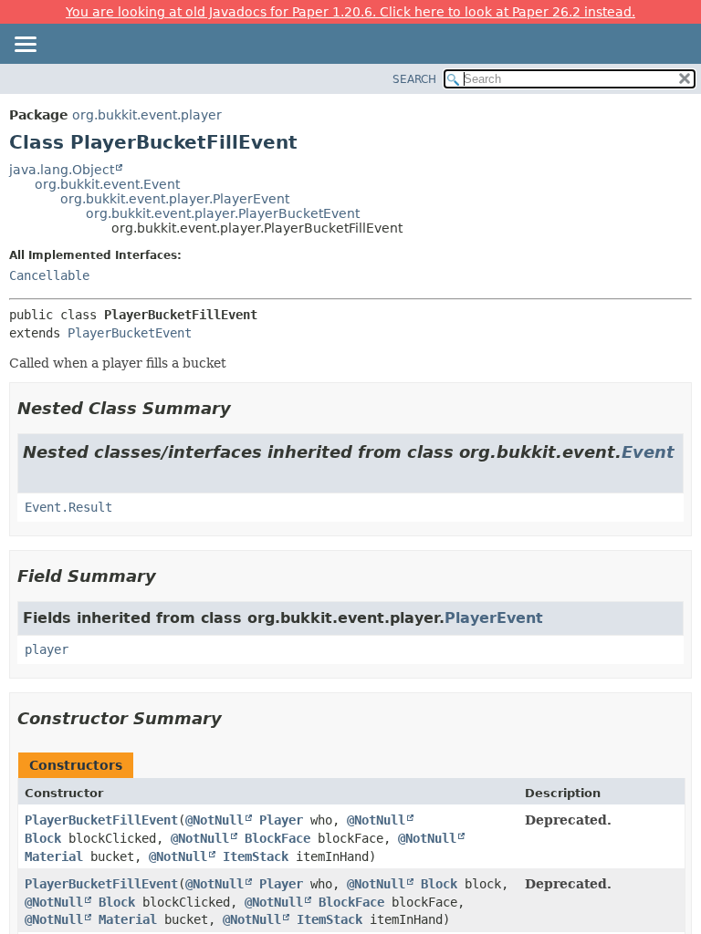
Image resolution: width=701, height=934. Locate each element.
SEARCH (414, 79)
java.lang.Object (61, 169)
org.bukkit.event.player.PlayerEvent (174, 199)
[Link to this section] (243, 408)
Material (54, 856)
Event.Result (68, 507)
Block (43, 838)
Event (648, 452)
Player (281, 820)
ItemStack (255, 856)
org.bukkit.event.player (147, 115)
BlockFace (277, 838)
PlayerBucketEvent (130, 333)
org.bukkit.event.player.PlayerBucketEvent (223, 213)
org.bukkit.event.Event (107, 184)
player (46, 649)
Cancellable (49, 275)
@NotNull (214, 820)
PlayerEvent (494, 618)
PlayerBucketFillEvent (101, 820)
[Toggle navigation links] (24, 45)
